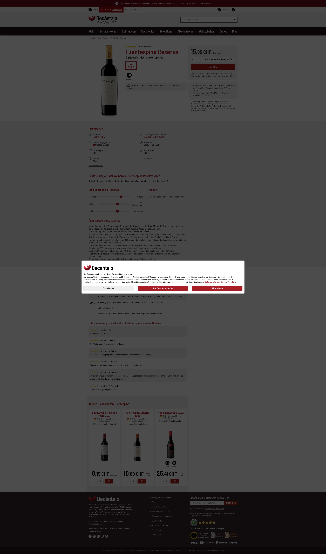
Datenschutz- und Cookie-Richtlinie (220, 282)
